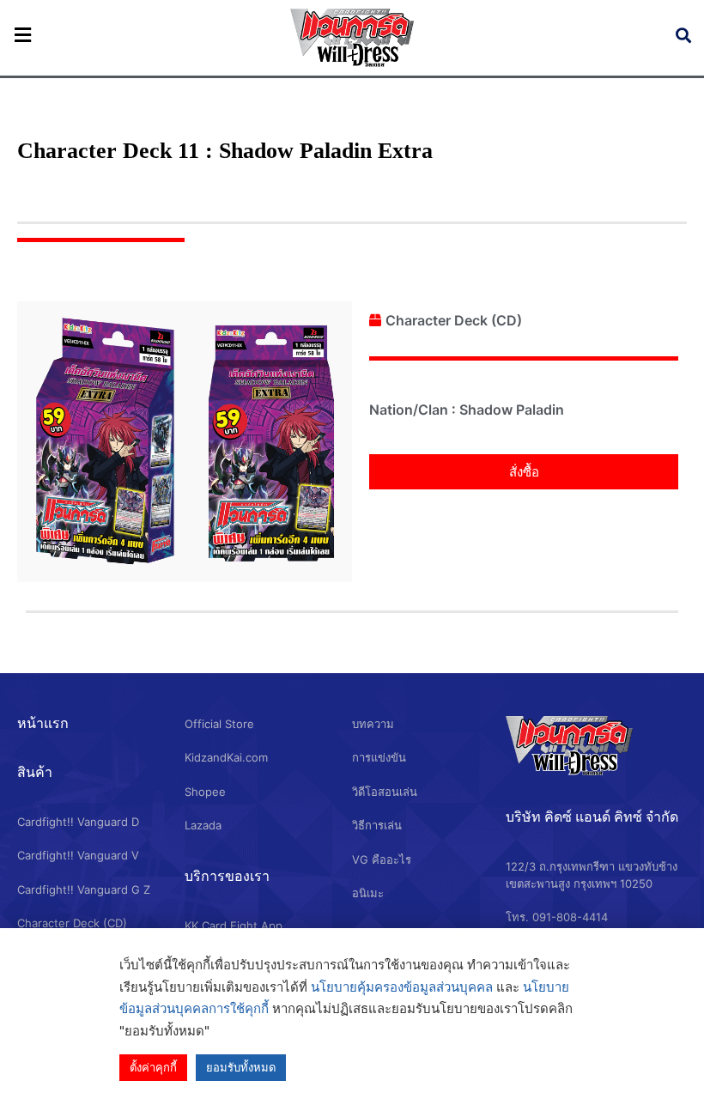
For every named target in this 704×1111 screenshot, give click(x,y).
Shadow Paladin (511, 409)
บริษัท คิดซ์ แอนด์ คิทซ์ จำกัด (592, 816)
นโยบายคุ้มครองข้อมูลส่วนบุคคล (402, 987)
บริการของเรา (227, 875)
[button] (523, 471)
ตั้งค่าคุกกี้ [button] (153, 1067)
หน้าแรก (43, 723)
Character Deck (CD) (453, 320)
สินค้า (34, 771)
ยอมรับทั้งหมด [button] (241, 1067)
